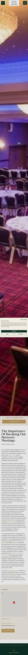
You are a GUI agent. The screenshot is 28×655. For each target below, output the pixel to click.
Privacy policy (23, 319)
